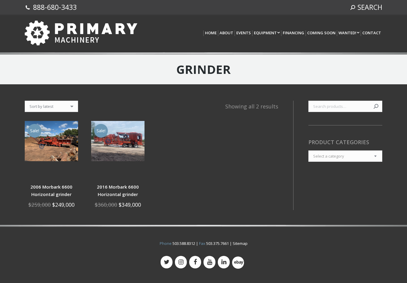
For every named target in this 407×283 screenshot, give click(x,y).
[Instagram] (181, 262)
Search (376, 106)
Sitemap (240, 243)
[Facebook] (195, 262)
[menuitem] (210, 33)
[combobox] (345, 156)
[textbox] (328, 156)
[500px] (238, 262)
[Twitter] (167, 262)
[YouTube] (209, 262)
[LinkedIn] (224, 262)
